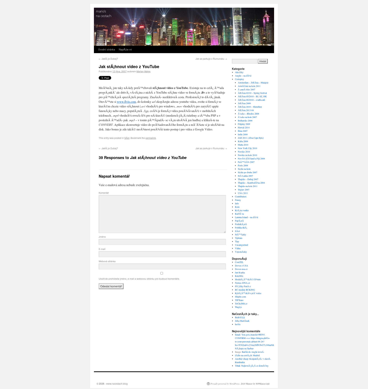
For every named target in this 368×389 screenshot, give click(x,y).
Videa (237, 248)
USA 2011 (243, 192)
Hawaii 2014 (244, 127)
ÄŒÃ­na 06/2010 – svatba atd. (251, 99)
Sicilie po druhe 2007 (247, 172)
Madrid (256, 355)
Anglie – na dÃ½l (243, 75)
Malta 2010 (243, 144)
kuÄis (238, 324)
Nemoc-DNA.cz (242, 282)
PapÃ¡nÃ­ (239, 220)
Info (237, 203)
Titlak (237, 365)
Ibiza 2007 (242, 130)
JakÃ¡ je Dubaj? (108, 58)
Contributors (240, 196)
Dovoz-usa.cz (241, 268)
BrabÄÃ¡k (240, 317)
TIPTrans (239, 300)
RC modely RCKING (245, 289)
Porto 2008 (243, 165)
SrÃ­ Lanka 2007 (245, 175)
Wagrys (238, 306)
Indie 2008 (243, 134)
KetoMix (239, 275)
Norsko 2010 (244, 151)
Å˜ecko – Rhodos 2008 (248, 113)
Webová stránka (107, 261)
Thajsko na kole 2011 (247, 186)
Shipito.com (240, 296)
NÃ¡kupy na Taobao (244, 348)
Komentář (104, 192)
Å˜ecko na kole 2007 (247, 117)
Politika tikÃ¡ (241, 227)
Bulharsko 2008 (245, 120)
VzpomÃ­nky (241, 251)
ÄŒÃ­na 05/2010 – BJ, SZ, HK (252, 96)
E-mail (102, 249)
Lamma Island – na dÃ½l (246, 217)
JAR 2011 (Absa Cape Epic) (251, 137)
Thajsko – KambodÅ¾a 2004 (251, 182)
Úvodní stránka (106, 49)
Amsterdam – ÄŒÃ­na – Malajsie (253, 82)
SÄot (126, 137)
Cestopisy (239, 79)
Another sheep (241, 358)
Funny (238, 199)
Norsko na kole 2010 (247, 155)
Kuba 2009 (243, 141)
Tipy (237, 241)
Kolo (237, 206)
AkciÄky (239, 72)
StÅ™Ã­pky (240, 234)
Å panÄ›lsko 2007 (246, 89)
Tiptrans (238, 237)
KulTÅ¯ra (239, 213)
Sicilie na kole (244, 168)
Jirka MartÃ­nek (242, 320)
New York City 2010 (247, 148)
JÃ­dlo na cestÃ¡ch (243, 355)
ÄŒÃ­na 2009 (244, 103)
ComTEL (239, 262)
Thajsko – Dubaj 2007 (248, 179)
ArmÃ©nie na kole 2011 (249, 85)
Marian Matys (143, 71)
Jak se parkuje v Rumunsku (211, 58)
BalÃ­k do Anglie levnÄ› (253, 351)
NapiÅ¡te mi (125, 49)
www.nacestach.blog (117, 383)
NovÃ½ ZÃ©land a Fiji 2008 (251, 158)
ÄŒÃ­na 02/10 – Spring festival (252, 92)
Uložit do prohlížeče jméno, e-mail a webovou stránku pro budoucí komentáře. (139, 278)
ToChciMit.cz (241, 303)
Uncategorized (241, 244)
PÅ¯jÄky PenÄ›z (243, 286)
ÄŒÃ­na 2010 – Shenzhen (250, 106)
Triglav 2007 (243, 189)
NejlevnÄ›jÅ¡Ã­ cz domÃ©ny (255, 365)
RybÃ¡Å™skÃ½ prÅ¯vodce (248, 293)
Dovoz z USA (241, 265)
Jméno (102, 236)
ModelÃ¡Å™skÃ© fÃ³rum (247, 279)
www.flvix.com (126, 102)
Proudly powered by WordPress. (225, 383)
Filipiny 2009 (244, 123)
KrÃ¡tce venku (242, 210)
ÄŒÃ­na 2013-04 (246, 110)
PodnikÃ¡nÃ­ (241, 224)
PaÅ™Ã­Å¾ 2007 (246, 161)
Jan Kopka (240, 272)
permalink (150, 137)
